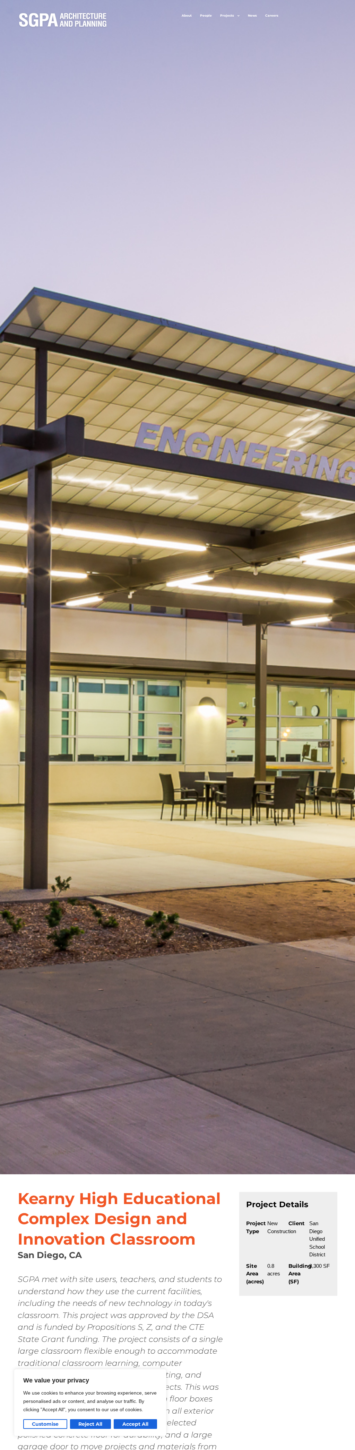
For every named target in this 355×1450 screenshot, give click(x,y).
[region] (90, 1402)
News (252, 15)
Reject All (90, 1424)
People (206, 15)
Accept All (135, 1424)
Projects (227, 15)
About (187, 15)
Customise (45, 1424)
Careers (271, 15)
